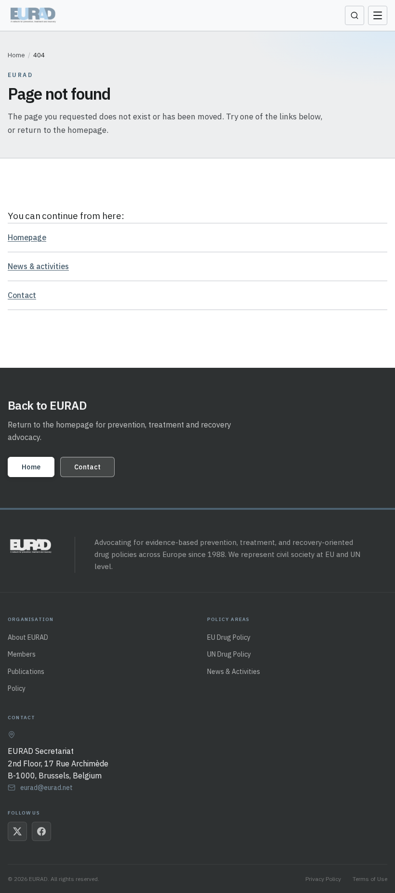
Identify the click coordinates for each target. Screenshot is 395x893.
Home (16, 55)
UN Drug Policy (229, 654)
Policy (17, 688)
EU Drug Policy (228, 637)
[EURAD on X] (17, 831)
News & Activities (233, 671)
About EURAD (28, 637)
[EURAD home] (34, 15)
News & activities (38, 266)
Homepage (27, 237)
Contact (22, 295)
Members (22, 654)
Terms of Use (370, 878)
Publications (26, 671)
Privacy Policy (323, 878)
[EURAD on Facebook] (41, 831)
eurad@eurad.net (46, 787)
